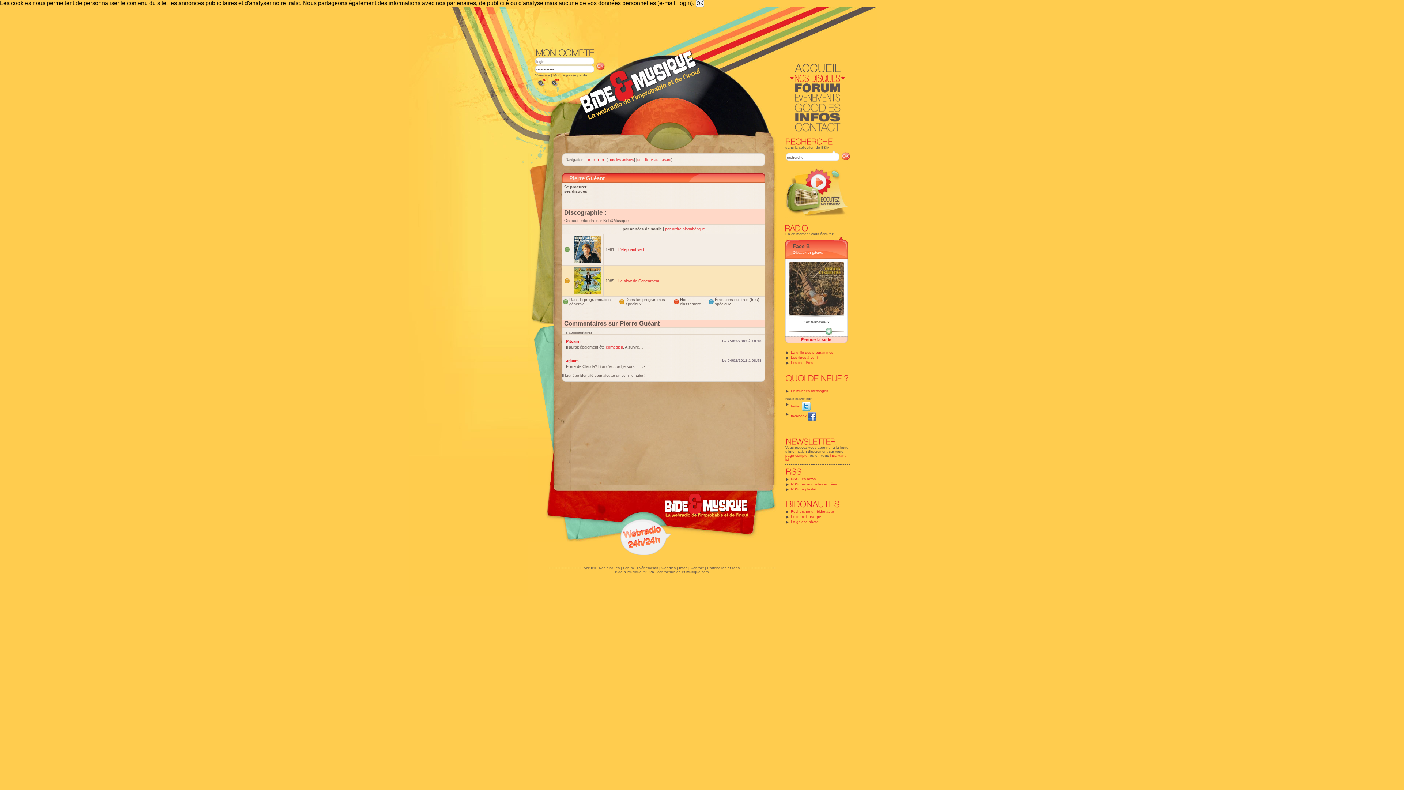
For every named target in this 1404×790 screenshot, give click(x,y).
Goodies (668, 568)
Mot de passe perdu (570, 75)
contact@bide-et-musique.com (683, 572)
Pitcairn (573, 341)
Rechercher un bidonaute (812, 511)
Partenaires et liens (723, 568)
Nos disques (609, 568)
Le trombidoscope (806, 517)
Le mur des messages (809, 391)
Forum (628, 568)
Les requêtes (802, 363)
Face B (801, 246)
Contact (697, 568)
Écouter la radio (816, 340)
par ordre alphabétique (685, 229)
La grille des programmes (812, 352)
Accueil (590, 568)
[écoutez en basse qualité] (541, 86)
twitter (796, 406)
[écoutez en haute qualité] (554, 86)
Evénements (647, 568)
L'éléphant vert (631, 249)
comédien (614, 347)
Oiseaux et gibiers (808, 253)
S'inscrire (542, 75)
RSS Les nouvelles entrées (814, 484)
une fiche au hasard (654, 160)
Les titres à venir (805, 358)
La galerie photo (805, 522)
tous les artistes (621, 160)
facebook (799, 416)
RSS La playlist (803, 489)
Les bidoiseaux (816, 322)
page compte (796, 456)
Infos (683, 568)
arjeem (572, 360)
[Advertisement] (692, 27)
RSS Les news (803, 479)
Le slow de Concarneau (639, 281)
